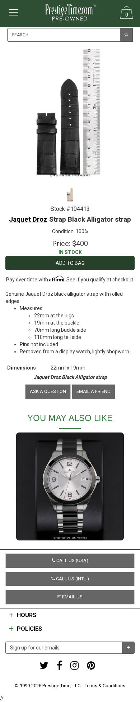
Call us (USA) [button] (71, 560)
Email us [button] (72, 596)
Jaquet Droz (28, 219)
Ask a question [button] (48, 391)
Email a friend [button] (93, 391)
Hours (26, 615)
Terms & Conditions (105, 685)
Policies (29, 629)
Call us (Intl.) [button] (72, 578)
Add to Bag (70, 263)
